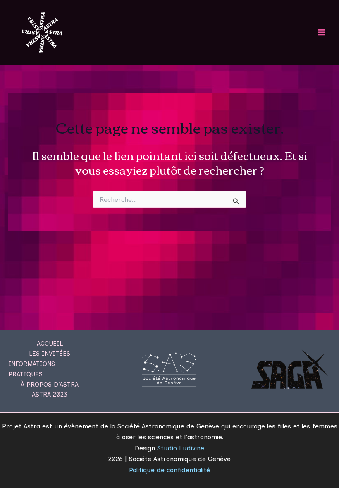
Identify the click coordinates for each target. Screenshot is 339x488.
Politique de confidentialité (169, 470)
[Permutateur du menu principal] (321, 32)
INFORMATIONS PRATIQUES (31, 369)
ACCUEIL (50, 343)
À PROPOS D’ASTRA (50, 384)
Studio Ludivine (180, 448)
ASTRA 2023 (49, 394)
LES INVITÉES (49, 353)
